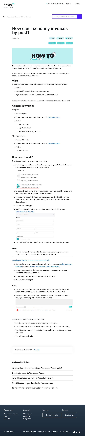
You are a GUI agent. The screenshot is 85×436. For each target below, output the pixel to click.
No (38, 350)
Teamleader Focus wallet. (25, 212)
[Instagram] (73, 432)
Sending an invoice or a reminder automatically (31, 260)
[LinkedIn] (76, 432)
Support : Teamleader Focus (11, 17)
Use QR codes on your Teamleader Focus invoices (32, 383)
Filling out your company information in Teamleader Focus (35, 388)
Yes (35, 350)
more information (54, 117)
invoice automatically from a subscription (44, 266)
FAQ (22, 17)
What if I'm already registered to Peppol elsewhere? (32, 378)
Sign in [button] (68, 3)
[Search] (79, 16)
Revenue (28, 17)
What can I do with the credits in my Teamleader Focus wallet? (37, 368)
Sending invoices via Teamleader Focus (28, 373)
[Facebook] (79, 432)
